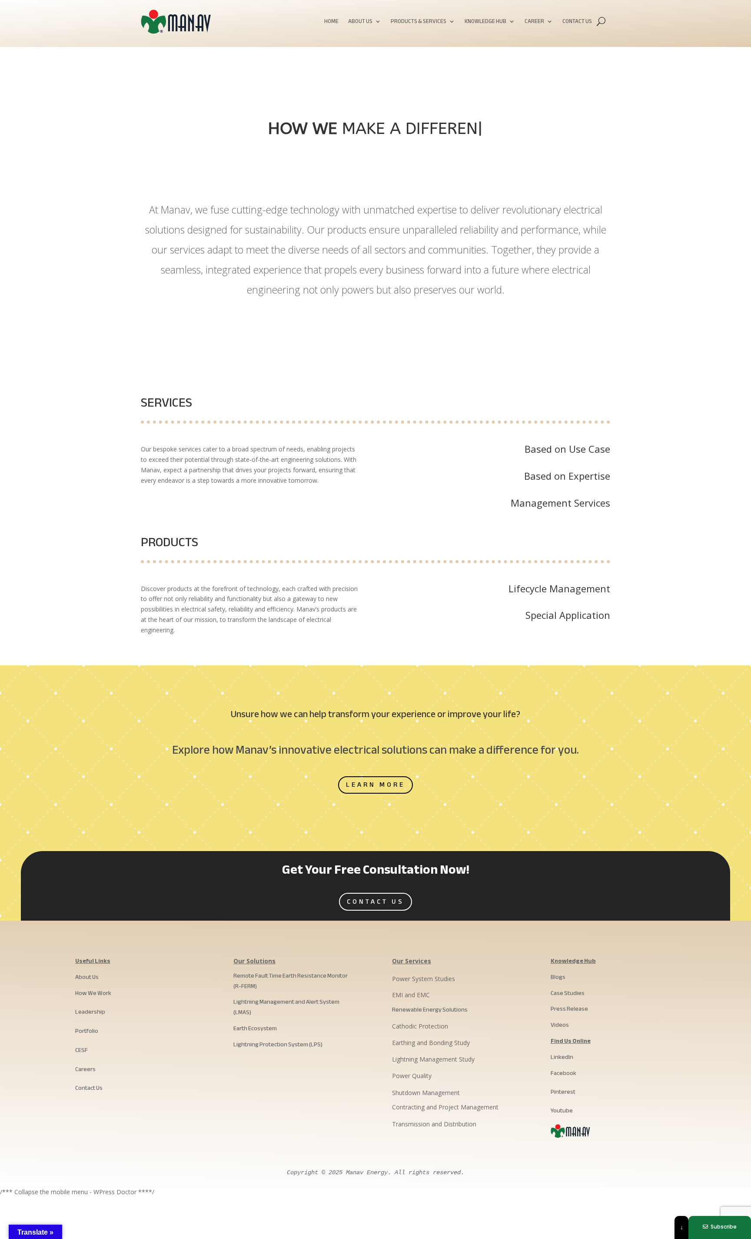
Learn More (375, 784)
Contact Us (577, 22)
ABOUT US (360, 22)
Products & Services (418, 22)
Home (331, 22)
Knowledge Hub (485, 22)
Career (534, 22)
